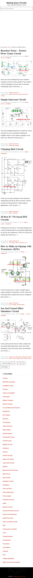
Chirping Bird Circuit (12, 149)
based (13, 242)
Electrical (5, 418)
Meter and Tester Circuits (10, 470)
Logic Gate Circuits (8, 463)
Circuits (22, 242)
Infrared (5, 452)
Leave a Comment (6, 57)
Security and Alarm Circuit (11, 510)
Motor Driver (6, 474)
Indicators (6, 448)
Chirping (15, 213)
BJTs (10, 304)
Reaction (25, 94)
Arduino (5, 389)
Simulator (20, 358)
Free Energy (6, 422)
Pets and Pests (7, 488)
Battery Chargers (8, 400)
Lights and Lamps (8, 459)
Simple (17, 145)
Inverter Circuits (7, 455)
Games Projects (7, 426)
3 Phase (5, 378)
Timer (4, 532)
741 (10, 242)
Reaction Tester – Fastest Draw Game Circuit (13, 52)
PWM (4, 503)
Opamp (14, 304)
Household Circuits (8, 437)
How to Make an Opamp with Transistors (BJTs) (16, 247)
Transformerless (8, 536)
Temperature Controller (10, 529)
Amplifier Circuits (8, 385)
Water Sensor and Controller (11, 562)
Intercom (12, 145)
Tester (3, 95)
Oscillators (6, 485)
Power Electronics (8, 492)
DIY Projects (6, 415)
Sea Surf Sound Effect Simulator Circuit (12, 309)
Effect (11, 358)
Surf (29, 358)
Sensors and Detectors (10, 514)
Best (17, 242)
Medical (5, 466)
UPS (4, 555)
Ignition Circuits (7, 444)
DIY (26, 242)
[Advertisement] (16, 28)
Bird (10, 213)
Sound (25, 358)
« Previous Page (6, 363)
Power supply (7, 496)
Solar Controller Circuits (10, 521)
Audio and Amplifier (15, 357)
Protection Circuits (8, 499)
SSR (4, 525)
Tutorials (5, 551)
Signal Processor (8, 518)
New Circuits (6, 477)
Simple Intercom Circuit (13, 99)
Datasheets (6, 411)
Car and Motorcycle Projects (11, 407)
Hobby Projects (14, 92)
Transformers (7, 540)
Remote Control (7, 507)
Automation (6, 396)
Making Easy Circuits (16, 3)
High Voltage (6, 429)
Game (19, 94)
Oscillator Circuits (8, 481)
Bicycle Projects (8, 404)
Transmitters (6, 547)
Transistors (21, 304)
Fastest (15, 94)
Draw (10, 94)
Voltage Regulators (8, 558)
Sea (15, 358)
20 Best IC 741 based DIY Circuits (14, 218)
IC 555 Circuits (7, 440)
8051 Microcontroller (9, 382)
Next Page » (4, 367)
